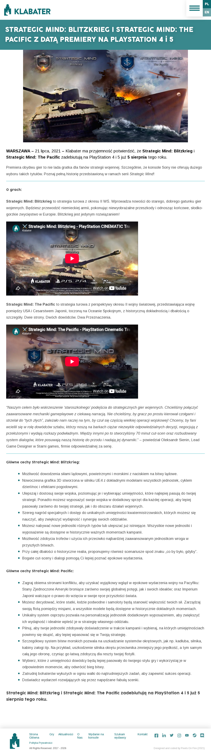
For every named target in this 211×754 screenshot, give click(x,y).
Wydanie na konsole (96, 736)
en (207, 12)
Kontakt (143, 734)
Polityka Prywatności (40, 742)
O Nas (80, 736)
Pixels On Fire (189, 748)
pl (207, 4)
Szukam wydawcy (120, 736)
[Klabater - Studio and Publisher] (27, 10)
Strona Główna (34, 736)
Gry (51, 734)
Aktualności (65, 734)
